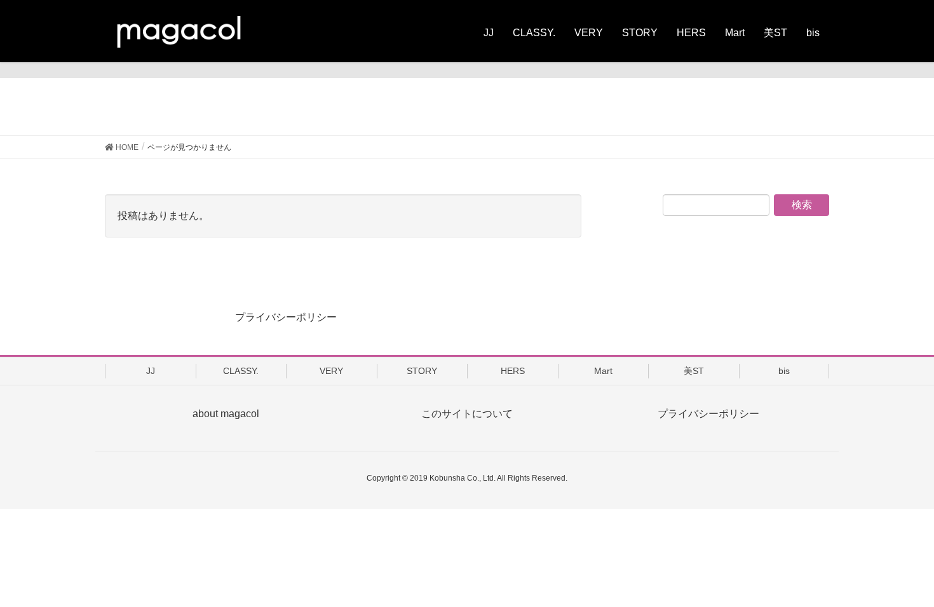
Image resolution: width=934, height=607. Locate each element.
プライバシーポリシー (286, 317)
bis (784, 371)
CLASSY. (241, 371)
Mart (603, 371)
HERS (513, 371)
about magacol (226, 413)
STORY (422, 371)
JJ (150, 371)
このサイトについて (467, 413)
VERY (331, 371)
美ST (694, 371)
